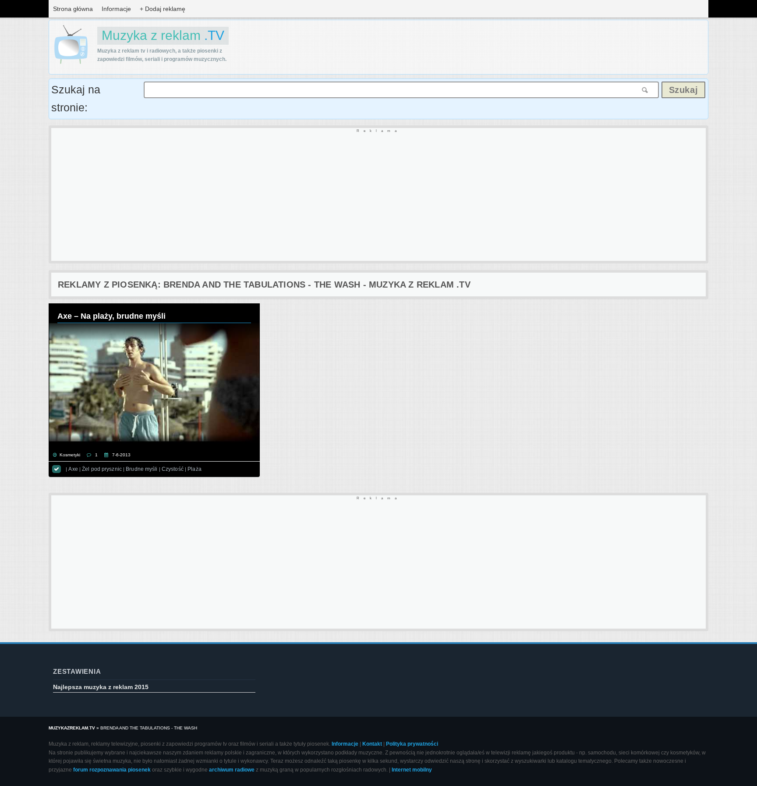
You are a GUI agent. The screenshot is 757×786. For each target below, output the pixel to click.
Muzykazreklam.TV (72, 728)
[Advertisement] (314, 195)
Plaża (194, 469)
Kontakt (372, 744)
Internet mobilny (412, 770)
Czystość (173, 469)
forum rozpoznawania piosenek (112, 770)
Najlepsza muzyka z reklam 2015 (101, 686)
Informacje (116, 8)
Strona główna (73, 8)
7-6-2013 (121, 454)
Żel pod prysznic (102, 469)
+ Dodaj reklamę (162, 8)
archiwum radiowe (232, 770)
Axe (73, 469)
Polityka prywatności (412, 744)
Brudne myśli (141, 469)
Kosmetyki (70, 454)
